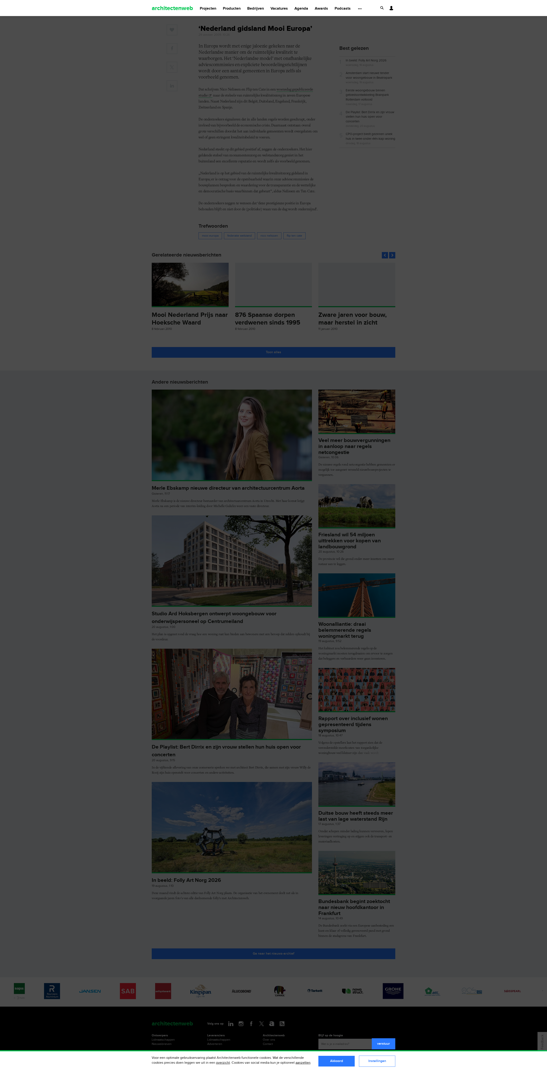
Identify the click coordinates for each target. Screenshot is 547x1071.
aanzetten (303, 1063)
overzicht (223, 1063)
